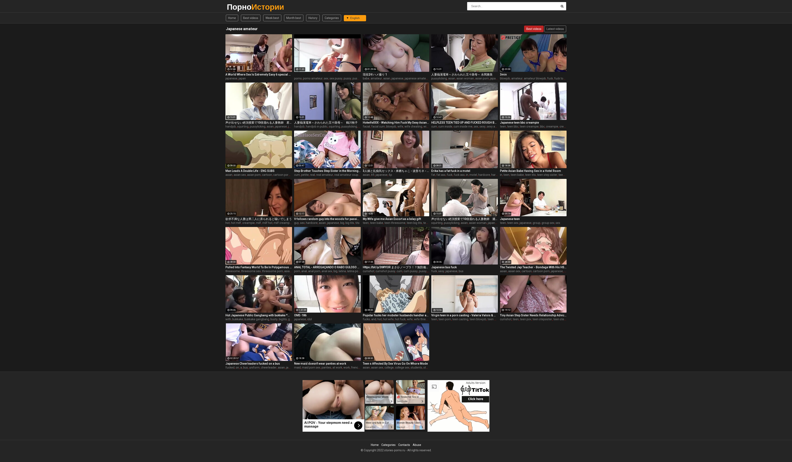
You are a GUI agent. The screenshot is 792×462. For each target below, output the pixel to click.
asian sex (240, 174)
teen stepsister (542, 319)
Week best (272, 18)
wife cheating (413, 126)
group (536, 223)
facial (366, 126)
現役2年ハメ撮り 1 (375, 74)
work (346, 367)
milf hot (267, 223)
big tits (349, 223)
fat (433, 174)
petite (305, 174)
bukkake (237, 319)
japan (242, 78)
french (355, 367)
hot (227, 223)
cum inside (445, 126)
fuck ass (459, 174)
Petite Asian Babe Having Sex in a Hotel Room (530, 171)
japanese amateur (417, 78)
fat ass (441, 174)
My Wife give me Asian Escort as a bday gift (392, 219)
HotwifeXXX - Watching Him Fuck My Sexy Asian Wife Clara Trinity (396, 122)
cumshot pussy (385, 271)
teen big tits (414, 223)
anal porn (314, 271)
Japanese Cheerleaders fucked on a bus (252, 363)
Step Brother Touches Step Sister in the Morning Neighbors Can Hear (327, 171)
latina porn (354, 271)
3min (503, 74)
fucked (230, 367)
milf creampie (283, 223)
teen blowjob (478, 319)
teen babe (517, 174)
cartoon (267, 174)
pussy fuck (359, 78)
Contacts (404, 445)
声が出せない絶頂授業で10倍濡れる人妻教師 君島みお (258, 122)
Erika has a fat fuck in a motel (450, 171)
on (237, 367)
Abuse (417, 445)
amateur (376, 78)
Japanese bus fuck (444, 267)
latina (342, 271)
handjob (230, 126)
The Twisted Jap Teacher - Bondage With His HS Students (533, 267)
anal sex (327, 271)
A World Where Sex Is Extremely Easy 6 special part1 (258, 74)
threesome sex (251, 271)
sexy (483, 126)
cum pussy (411, 271)
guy (296, 223)
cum (434, 126)
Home (232, 18)
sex (326, 78)
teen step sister (547, 174)
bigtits (283, 319)
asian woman (465, 78)
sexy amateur (496, 126)
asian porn (482, 78)
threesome (232, 271)
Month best (293, 18)
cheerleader (269, 367)
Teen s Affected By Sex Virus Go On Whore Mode (395, 363)
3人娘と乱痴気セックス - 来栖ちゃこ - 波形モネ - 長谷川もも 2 (396, 171)
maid (297, 367)
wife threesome (424, 319)
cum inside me (463, 126)
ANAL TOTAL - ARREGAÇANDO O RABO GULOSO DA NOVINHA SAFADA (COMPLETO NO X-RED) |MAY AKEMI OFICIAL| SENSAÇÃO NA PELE (327, 267)
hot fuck (400, 319)
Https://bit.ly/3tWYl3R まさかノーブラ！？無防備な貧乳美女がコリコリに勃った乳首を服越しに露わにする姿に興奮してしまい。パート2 (396, 267)
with (228, 319)
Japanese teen (510, 219)
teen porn (444, 319)
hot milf (236, 223)
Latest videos (555, 29)
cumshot (368, 271)
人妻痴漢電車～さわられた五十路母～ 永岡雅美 (462, 74)
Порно (238, 7)
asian (386, 78)
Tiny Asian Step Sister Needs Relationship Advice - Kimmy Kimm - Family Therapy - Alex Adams (533, 315)
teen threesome (394, 223)
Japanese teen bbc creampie (519, 122)
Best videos (250, 18)
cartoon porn (281, 174)
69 (372, 174)
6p (390, 174)
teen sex (512, 223)
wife (400, 126)
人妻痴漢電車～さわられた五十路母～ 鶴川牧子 (326, 122)
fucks (366, 319)
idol (309, 319)
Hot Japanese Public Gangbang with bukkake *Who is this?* (258, 315)
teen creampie (529, 126)
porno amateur (313, 78)
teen (503, 126)
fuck (550, 78)
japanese (231, 78)
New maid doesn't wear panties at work (320, 363)
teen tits (530, 174)
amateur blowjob (535, 78)
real (312, 174)
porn (297, 271)
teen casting (460, 319)
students (416, 367)
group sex (548, 223)
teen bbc (513, 126)
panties (326, 367)
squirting (243, 126)
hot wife (388, 319)
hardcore (484, 174)
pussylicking (439, 78)
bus (461, 271)
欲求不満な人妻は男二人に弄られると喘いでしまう (258, 219)
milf (258, 223)
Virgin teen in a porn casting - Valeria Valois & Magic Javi (464, 315)
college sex (402, 367)
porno (298, 78)
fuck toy (559, 78)
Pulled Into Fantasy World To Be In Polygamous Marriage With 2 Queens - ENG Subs (258, 267)
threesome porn (272, 271)
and (373, 319)
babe (366, 78)
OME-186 (300, 315)
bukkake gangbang (256, 319)
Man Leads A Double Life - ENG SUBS (250, 171)
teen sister (565, 174)
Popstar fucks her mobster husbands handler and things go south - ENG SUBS (396, 315)
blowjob (505, 78)
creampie (552, 126)
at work (337, 367)
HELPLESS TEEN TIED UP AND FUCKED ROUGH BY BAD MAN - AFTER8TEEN (464, 122)
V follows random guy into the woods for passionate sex (327, 219)
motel (473, 174)
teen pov (525, 319)
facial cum (378, 126)
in (467, 174)
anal (304, 271)
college (389, 367)
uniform (254, 367)
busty (274, 319)
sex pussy (336, 78)
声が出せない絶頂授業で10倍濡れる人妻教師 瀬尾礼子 (464, 219)
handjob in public (317, 126)
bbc (542, 126)
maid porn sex (311, 367)
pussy (347, 78)
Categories (332, 18)
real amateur (324, 174)
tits (357, 223)
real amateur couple (347, 174)
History (312, 18)
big (342, 223)
